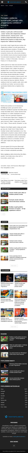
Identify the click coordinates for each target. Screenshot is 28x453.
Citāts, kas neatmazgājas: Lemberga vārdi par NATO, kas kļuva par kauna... (18, 346)
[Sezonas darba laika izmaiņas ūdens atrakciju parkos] (7, 293)
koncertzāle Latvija (5, 174)
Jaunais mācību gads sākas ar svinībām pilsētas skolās (20, 285)
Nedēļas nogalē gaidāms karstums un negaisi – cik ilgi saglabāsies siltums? (17, 208)
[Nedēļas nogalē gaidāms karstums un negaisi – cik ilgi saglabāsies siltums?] (4, 208)
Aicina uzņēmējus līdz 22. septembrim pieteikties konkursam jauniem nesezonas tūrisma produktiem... (21, 302)
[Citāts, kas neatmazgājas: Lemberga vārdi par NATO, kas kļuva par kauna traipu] (4, 346)
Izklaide (2, 281)
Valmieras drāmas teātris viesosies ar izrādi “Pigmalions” (7, 285)
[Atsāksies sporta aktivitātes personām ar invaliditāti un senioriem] (7, 312)
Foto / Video (4, 407)
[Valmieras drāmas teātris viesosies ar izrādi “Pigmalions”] (7, 277)
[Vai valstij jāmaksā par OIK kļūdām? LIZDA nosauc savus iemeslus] (4, 354)
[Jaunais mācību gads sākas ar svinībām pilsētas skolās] (4, 194)
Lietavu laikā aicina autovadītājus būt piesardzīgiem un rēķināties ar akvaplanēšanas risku (18, 227)
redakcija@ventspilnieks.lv (19, 436)
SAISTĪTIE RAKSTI (6, 188)
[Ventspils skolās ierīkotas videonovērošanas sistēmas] (4, 201)
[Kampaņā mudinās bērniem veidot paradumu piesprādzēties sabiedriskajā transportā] (21, 312)
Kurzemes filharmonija (15, 174)
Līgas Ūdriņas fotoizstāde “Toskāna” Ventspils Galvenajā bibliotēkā (7, 182)
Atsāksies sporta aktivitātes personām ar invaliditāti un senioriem (7, 320)
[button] (26, 2)
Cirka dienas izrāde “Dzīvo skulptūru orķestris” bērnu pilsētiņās (21, 182)
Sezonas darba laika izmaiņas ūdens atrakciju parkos (7, 301)
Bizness (2, 404)
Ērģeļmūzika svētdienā (13, 172)
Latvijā (2, 210)
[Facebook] (14, 445)
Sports (2, 398)
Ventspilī (5, 15)
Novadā (3, 395)
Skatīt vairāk (13, 265)
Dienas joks (3, 400)
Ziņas (2, 15)
